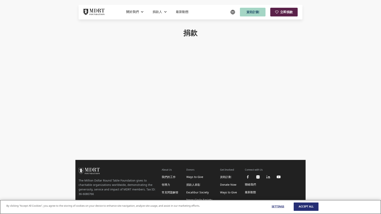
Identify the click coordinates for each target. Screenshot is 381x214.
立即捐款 (286, 12)
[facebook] (247, 177)
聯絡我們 (250, 184)
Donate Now (228, 184)
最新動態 (182, 12)
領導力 (166, 184)
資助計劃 (252, 12)
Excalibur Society (197, 192)
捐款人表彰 (193, 184)
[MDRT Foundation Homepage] (94, 12)
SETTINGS (278, 206)
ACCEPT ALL (306, 206)
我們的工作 (169, 177)
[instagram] (258, 177)
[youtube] (278, 177)
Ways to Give (194, 177)
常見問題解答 (170, 192)
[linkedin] (268, 177)
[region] (190, 207)
